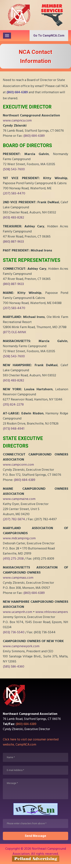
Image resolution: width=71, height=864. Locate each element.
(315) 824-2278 (13, 404)
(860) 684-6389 (17, 92)
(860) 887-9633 (13, 241)
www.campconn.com (18, 464)
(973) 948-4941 (13, 428)
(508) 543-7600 (14, 169)
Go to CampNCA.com (48, 35)
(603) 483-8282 (13, 217)
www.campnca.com (17, 120)
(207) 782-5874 (14, 519)
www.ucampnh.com (17, 612)
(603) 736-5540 (13, 632)
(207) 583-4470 (14, 193)
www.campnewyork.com (21, 646)
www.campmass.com (18, 577)
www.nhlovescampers (51, 612)
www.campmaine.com (19, 499)
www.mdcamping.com (19, 538)
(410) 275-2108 (13, 558)
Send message (35, 836)
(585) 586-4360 (13, 666)
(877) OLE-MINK (14, 332)
